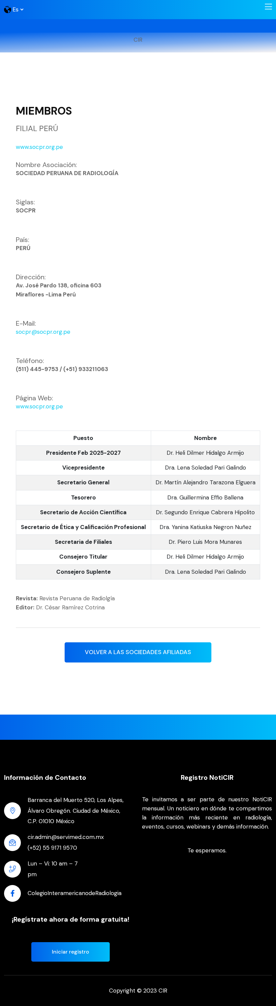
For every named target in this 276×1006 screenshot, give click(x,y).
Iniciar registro (70, 951)
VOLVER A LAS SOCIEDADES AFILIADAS (138, 652)
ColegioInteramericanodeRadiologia (75, 893)
